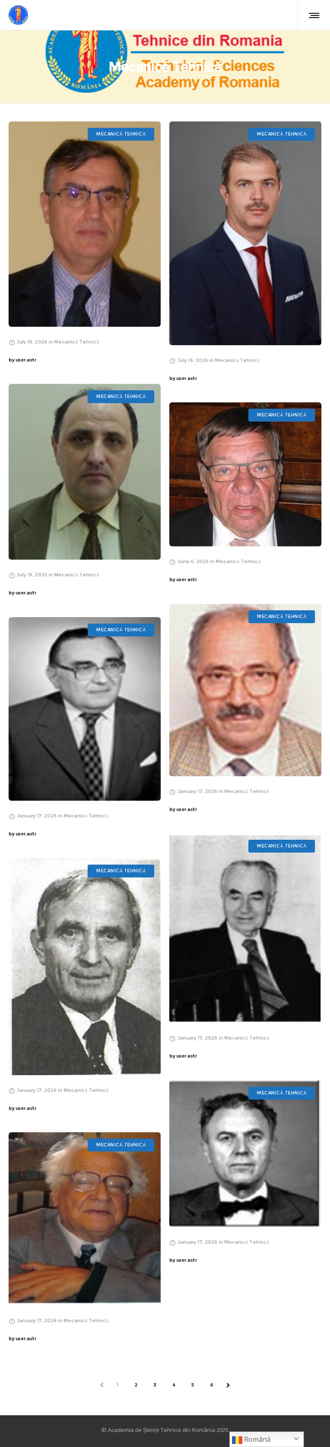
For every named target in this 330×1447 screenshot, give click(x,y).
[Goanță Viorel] (85, 472)
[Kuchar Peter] (245, 474)
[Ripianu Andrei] (85, 1218)
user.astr (22, 360)
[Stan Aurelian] (245, 928)
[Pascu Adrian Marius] (245, 233)
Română (256, 1439)
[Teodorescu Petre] (85, 709)
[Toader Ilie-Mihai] (245, 690)
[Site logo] (18, 15)
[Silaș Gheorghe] (85, 967)
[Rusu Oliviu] (245, 1153)
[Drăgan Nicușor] (85, 224)
